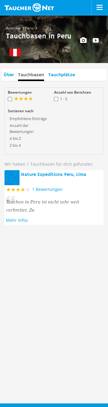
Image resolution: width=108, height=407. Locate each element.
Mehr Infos (17, 220)
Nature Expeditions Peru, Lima (53, 175)
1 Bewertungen (47, 189)
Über (9, 75)
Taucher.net (29, 7)
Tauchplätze (61, 75)
